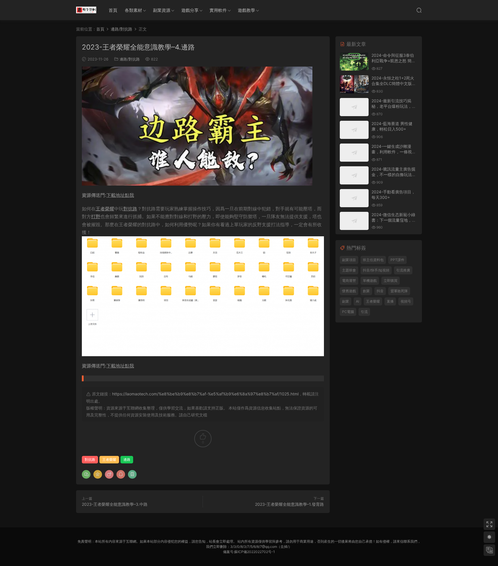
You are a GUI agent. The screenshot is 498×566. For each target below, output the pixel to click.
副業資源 (161, 10)
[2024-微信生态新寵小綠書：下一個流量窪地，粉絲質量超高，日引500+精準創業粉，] (354, 221)
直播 (390, 301)
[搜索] (419, 10)
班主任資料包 (373, 260)
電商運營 (349, 280)
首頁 (113, 10)
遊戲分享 (190, 10)
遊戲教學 (246, 10)
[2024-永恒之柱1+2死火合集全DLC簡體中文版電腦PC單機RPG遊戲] (354, 84)
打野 (95, 216)
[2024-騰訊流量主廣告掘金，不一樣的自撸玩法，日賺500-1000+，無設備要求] (354, 175)
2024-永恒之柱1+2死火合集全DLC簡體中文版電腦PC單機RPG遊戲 (393, 84)
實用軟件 (218, 10)
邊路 (126, 459)
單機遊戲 (370, 280)
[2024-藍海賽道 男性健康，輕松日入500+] (354, 130)
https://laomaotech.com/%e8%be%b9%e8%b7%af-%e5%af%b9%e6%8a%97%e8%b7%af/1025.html (205, 393)
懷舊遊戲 (349, 291)
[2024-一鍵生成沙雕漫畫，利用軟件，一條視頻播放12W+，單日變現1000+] (354, 153)
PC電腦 (348, 312)
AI (357, 301)
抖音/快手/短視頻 (376, 270)
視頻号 (406, 301)
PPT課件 (397, 260)
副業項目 (349, 260)
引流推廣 (403, 270)
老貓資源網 (86, 10)
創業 (366, 291)
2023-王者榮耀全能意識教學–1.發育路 (289, 504)
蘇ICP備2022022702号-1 (254, 552)
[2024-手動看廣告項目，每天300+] (354, 198)
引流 (364, 312)
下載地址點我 (120, 195)
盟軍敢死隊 (399, 291)
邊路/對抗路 (130, 59)
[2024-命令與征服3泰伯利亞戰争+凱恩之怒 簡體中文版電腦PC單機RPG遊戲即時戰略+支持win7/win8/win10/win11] (354, 61)
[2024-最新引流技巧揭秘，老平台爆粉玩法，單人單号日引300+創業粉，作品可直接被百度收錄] (354, 107)
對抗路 (130, 209)
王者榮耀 (105, 209)
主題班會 (349, 270)
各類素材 (133, 10)
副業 (345, 301)
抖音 (380, 291)
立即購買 (390, 280)
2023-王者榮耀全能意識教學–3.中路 (115, 504)
